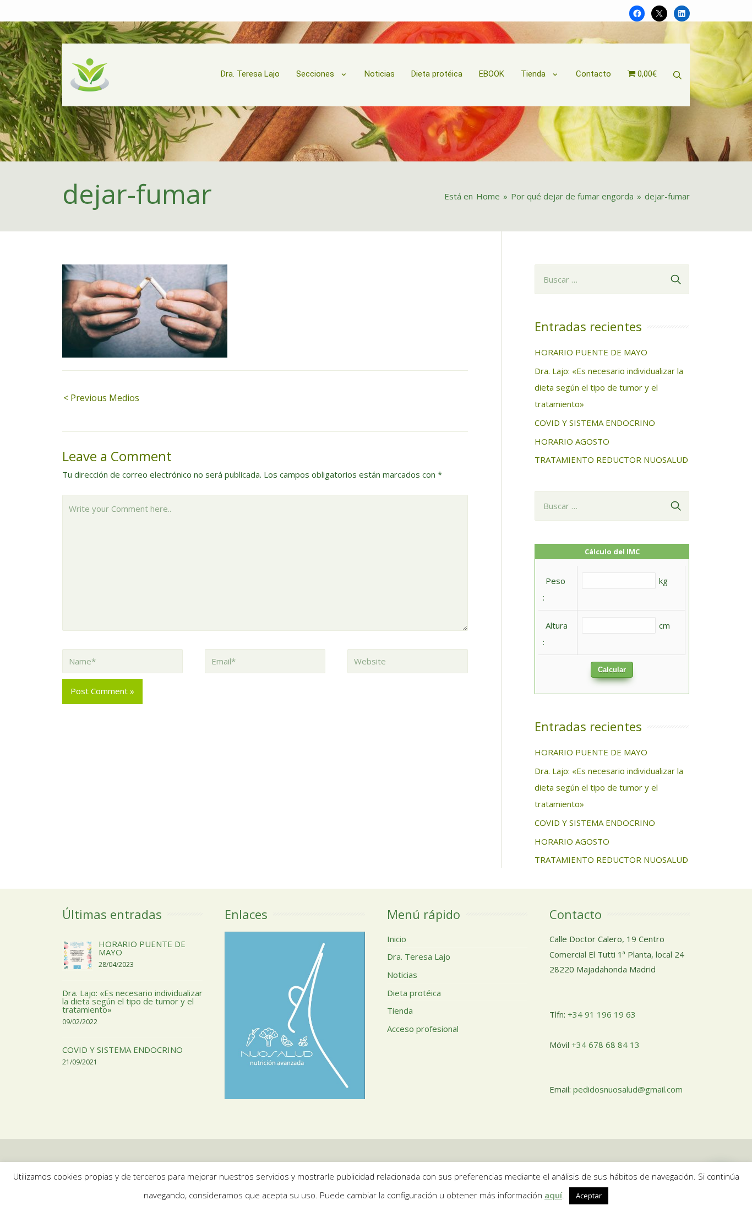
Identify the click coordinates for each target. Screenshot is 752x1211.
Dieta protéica (414, 992)
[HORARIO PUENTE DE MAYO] (77, 954)
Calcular (612, 670)
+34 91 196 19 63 (602, 1014)
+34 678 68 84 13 (605, 1044)
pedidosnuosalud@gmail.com (628, 1089)
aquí (553, 1195)
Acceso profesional (423, 1028)
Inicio (396, 938)
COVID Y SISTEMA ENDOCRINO (595, 422)
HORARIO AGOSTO (572, 441)
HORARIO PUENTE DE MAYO (591, 352)
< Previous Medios (101, 398)
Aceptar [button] (589, 1196)
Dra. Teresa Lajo (418, 956)
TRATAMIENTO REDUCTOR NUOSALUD (611, 459)
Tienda (400, 1010)
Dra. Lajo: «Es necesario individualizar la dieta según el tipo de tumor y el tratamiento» (609, 387)
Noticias (402, 974)
